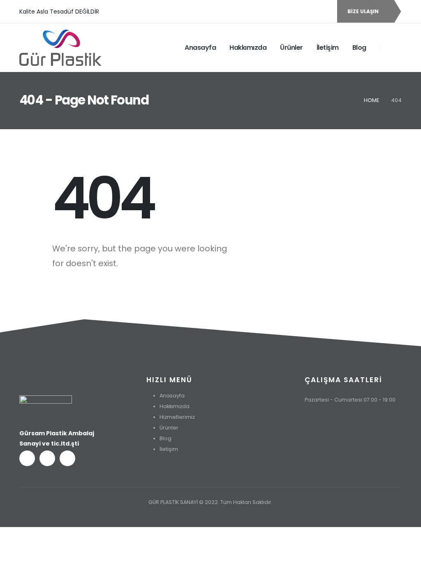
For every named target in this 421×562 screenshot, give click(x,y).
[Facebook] (296, 11)
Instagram (67, 458)
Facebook (27, 458)
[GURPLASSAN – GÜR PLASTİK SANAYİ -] (60, 48)
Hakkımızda (247, 47)
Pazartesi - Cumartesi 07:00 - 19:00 (350, 399)
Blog (359, 47)
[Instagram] (324, 11)
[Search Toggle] (390, 47)
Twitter (47, 458)
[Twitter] (310, 11)
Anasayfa (200, 47)
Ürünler (291, 47)
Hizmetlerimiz (177, 416)
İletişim (328, 47)
